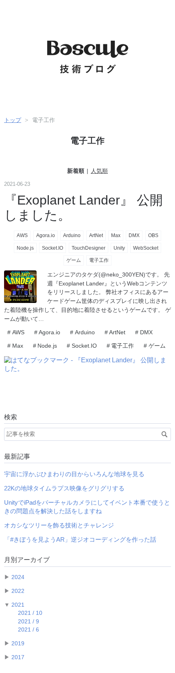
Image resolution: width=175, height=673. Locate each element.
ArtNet (96, 235)
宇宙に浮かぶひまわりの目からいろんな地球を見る (74, 473)
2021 (17, 605)
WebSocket (145, 248)
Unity (119, 248)
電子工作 (99, 260)
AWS (22, 235)
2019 (17, 643)
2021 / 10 (30, 613)
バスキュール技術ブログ (87, 45)
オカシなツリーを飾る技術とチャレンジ (59, 525)
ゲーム (73, 260)
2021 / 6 (28, 630)
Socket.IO (52, 248)
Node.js (25, 248)
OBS (153, 235)
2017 (17, 657)
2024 (17, 577)
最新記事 (17, 456)
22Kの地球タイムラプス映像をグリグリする (64, 488)
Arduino (72, 235)
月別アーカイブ (27, 559)
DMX (134, 235)
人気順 (99, 171)
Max (115, 235)
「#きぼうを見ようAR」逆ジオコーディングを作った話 (80, 539)
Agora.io (45, 235)
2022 (17, 591)
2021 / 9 (28, 622)
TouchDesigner (88, 248)
